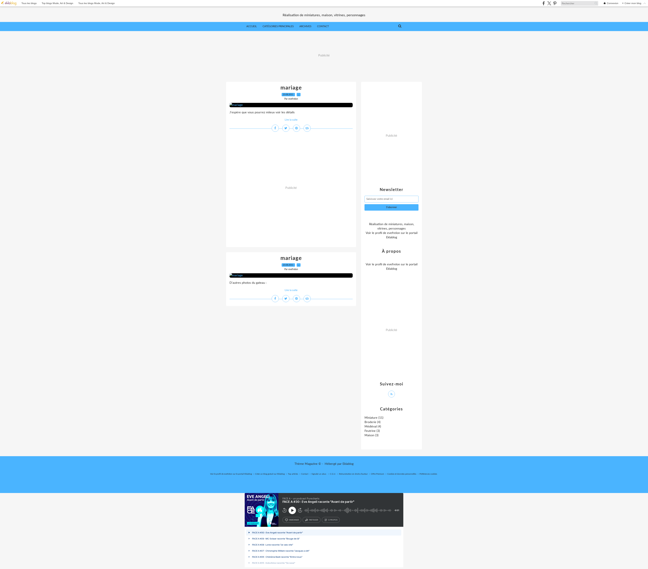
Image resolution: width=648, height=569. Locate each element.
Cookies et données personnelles (401, 474)
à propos (332, 520)
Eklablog (348, 463)
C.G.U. (333, 474)
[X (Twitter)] (549, 3)
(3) (372, 431)
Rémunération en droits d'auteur (353, 474)
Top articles (293, 474)
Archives (305, 26)
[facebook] (544, 3)
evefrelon (393, 233)
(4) (372, 422)
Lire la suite (291, 120)
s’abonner (294, 520)
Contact (323, 26)
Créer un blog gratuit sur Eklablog (270, 474)
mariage (291, 88)
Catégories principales (278, 26)
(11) (373, 417)
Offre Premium (377, 474)
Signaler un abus (319, 474)
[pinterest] (555, 3)
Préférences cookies (428, 474)
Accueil (251, 26)
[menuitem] (251, 26)
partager (313, 520)
